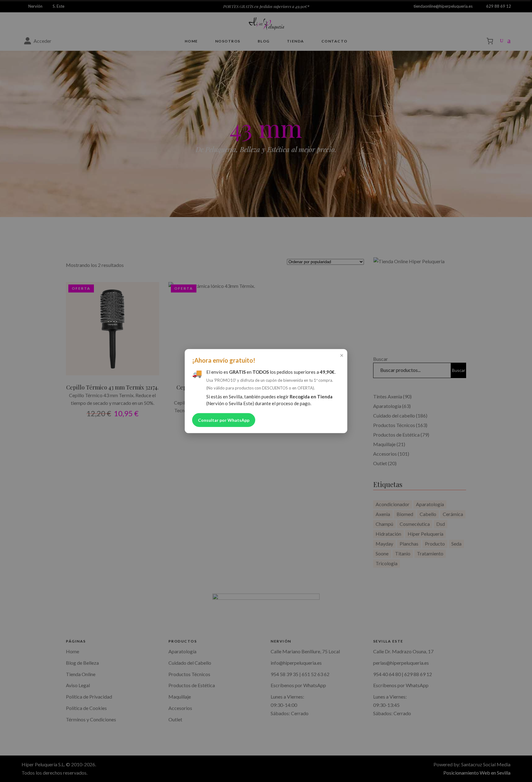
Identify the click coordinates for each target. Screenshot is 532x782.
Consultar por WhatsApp (223, 419)
